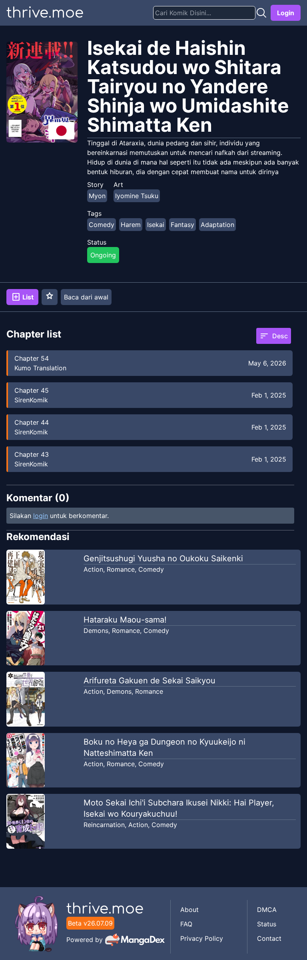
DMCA (267, 910)
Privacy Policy (201, 938)
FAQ (186, 924)
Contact (269, 938)
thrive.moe (45, 13)
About (189, 910)
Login (285, 13)
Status (266, 924)
